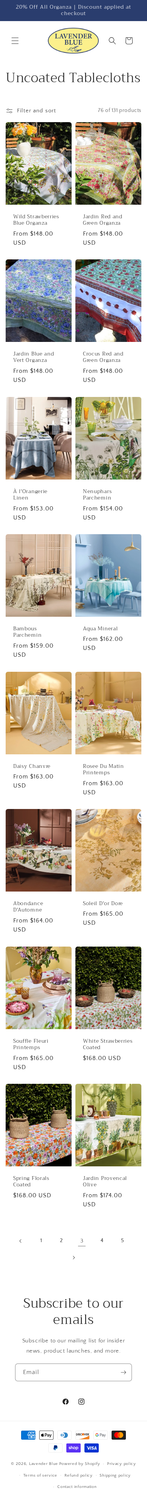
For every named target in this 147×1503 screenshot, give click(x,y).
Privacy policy (121, 1464)
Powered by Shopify (79, 1464)
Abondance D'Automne (28, 906)
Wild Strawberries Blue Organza (36, 219)
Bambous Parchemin (27, 632)
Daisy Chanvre (32, 766)
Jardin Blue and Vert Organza (33, 357)
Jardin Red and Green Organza (102, 219)
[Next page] (73, 1257)
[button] (15, 40)
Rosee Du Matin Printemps (103, 769)
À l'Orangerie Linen (30, 494)
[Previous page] (20, 1241)
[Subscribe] (123, 1372)
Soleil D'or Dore (103, 903)
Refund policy (78, 1475)
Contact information (76, 1487)
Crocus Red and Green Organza (103, 357)
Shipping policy (115, 1475)
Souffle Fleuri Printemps (31, 1044)
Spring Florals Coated (31, 1181)
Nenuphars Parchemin (97, 494)
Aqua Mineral (100, 628)
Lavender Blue (43, 1464)
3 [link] (82, 1241)
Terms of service (40, 1475)
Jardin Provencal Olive (105, 1181)
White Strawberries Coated (107, 1044)
